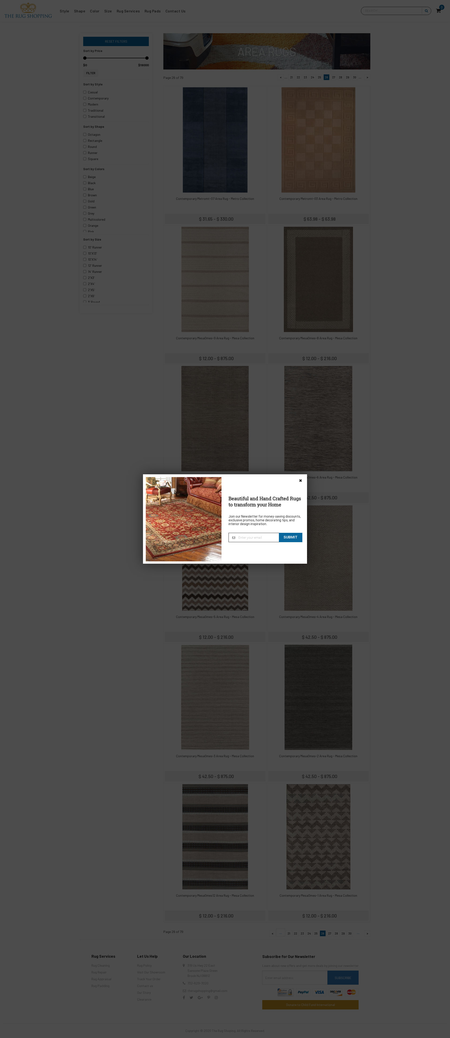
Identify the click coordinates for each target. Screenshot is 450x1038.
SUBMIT (290, 537)
